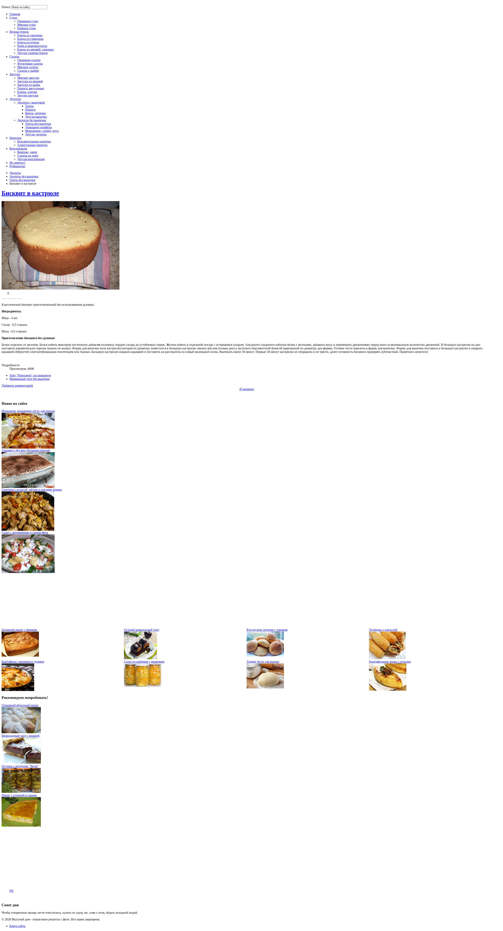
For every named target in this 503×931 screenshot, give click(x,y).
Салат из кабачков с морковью (144, 661)
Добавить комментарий (17, 385)
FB (11, 890)
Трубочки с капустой (383, 629)
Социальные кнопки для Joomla (12, 298)
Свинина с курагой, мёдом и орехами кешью (32, 489)
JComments (246, 389)
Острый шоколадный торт (141, 629)
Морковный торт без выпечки (29, 379)
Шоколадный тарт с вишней (20, 735)
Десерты (15, 173)
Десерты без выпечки (23, 176)
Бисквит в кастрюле (30, 193)
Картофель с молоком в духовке (23, 661)
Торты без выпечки (22, 180)
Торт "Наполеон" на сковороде (30, 375)
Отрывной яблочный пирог (20, 705)
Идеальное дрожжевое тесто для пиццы (28, 411)
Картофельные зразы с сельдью (390, 661)
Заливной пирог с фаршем (19, 629)
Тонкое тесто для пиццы (263, 661)
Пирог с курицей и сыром (19, 795)
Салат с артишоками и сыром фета (25, 532)
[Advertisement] (119, 600)
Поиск (6, 7)
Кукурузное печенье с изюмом (267, 629)
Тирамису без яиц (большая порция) (26, 450)
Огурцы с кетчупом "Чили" (20, 766)
